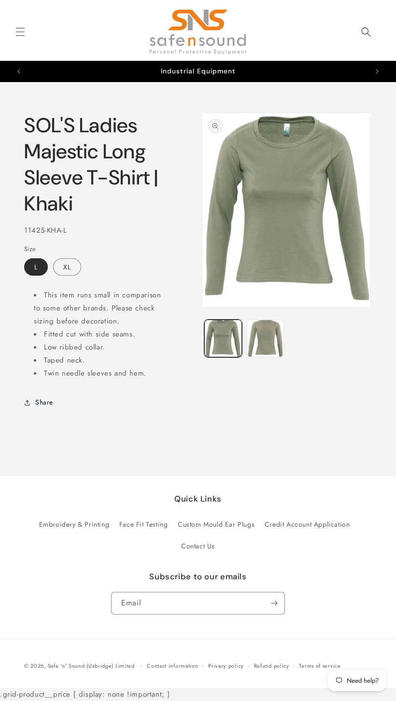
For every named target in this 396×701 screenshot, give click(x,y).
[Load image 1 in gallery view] (223, 338)
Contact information (172, 666)
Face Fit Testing (143, 524)
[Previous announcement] (18, 71)
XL (67, 267)
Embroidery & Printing (74, 524)
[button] (20, 31)
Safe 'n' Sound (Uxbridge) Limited (91, 666)
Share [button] (44, 402)
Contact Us (198, 546)
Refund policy (271, 666)
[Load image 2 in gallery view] (265, 338)
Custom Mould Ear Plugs (216, 524)
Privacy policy (226, 666)
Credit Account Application (307, 524)
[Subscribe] (273, 603)
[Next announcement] (377, 71)
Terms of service (319, 666)
